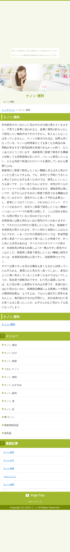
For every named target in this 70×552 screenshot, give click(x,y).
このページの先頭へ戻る (35, 495)
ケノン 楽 (9, 401)
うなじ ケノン (11, 369)
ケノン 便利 (35, 96)
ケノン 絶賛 (10, 361)
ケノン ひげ (10, 353)
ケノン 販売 (10, 393)
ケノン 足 (9, 409)
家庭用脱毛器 (11, 425)
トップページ (8, 110)
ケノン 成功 (10, 345)
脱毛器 (7, 433)
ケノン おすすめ (13, 385)
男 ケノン (9, 417)
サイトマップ (35, 501)
